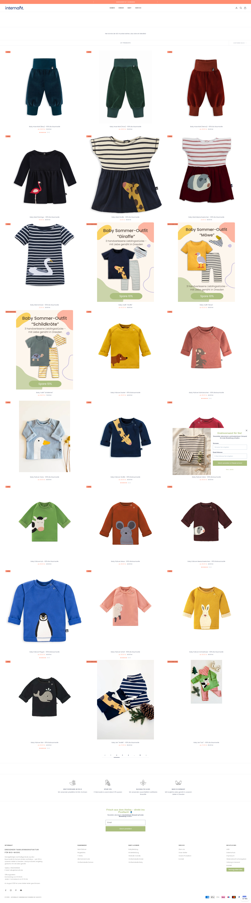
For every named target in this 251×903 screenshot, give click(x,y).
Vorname (216, 443)
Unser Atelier (183, 853)
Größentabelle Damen (85, 862)
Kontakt (181, 859)
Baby (129, 8)
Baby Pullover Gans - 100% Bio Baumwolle (44, 477)
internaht (21, 14)
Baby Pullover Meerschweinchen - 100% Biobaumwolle (206, 561)
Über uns (182, 849)
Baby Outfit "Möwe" (206, 305)
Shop (14, 14)
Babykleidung (133, 849)
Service (138, 8)
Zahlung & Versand (233, 862)
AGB (227, 849)
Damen (112, 8)
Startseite (8, 14)
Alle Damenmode (84, 859)
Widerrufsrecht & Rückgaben (236, 859)
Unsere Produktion (185, 856)
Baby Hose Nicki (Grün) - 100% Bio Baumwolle (125, 127)
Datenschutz (230, 853)
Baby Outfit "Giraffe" (125, 305)
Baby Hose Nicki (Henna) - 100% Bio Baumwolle (206, 127)
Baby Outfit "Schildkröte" (44, 393)
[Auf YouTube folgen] (21, 890)
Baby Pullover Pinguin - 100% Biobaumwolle (45, 652)
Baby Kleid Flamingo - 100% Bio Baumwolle (44, 217)
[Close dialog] (246, 430)
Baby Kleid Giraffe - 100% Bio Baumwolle (125, 217)
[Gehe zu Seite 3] (146, 755)
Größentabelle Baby (136, 862)
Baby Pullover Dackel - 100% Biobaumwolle (125, 393)
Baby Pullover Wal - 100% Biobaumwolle (44, 742)
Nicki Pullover (82, 849)
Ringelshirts (81, 853)
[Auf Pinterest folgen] (16, 890)
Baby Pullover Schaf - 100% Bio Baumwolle (125, 652)
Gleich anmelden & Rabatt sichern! (230, 463)
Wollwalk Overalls (135, 856)
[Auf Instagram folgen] (11, 890)
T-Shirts (80, 856)
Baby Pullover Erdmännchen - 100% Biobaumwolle (206, 393)
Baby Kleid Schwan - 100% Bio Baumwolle (44, 305)
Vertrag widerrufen (235, 870)
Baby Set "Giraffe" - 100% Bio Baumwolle (125, 742)
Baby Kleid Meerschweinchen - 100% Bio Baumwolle (206, 217)
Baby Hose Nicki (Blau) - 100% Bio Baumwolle (44, 127)
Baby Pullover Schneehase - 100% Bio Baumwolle (206, 652)
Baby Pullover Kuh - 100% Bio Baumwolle (44, 561)
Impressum (230, 856)
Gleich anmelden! (125, 829)
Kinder (121, 8)
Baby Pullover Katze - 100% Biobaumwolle (206, 477)
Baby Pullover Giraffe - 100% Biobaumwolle (125, 477)
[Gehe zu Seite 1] (105, 755)
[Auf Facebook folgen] (6, 890)
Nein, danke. (230, 469)
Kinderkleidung (134, 853)
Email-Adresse (217, 452)
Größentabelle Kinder (136, 859)
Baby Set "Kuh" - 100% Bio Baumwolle (206, 742)
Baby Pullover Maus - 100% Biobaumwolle (125, 561)
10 (140, 755)
